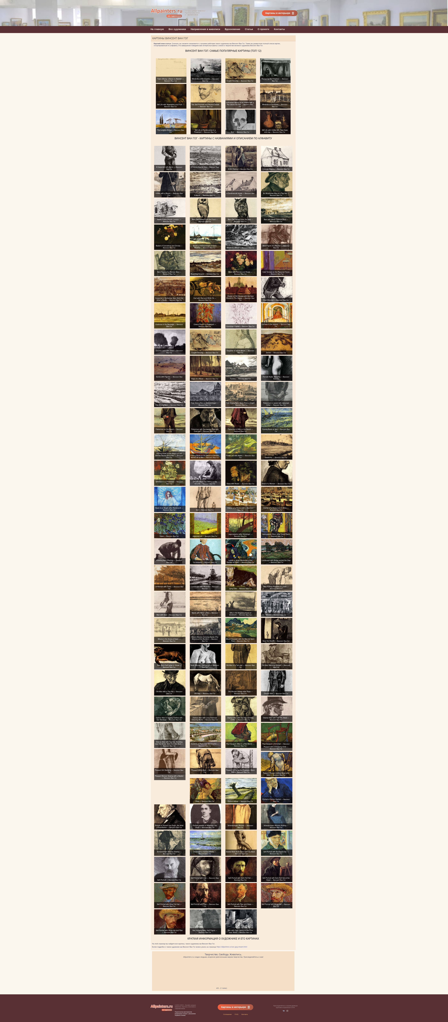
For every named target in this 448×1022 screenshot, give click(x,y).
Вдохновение (232, 29)
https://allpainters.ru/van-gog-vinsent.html (232, 947)
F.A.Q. (236, 1014)
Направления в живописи (205, 29)
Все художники (177, 29)
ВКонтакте (284, 1011)
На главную (157, 29)
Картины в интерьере (277, 13)
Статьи (249, 29)
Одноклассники (287, 1011)
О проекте (263, 29)
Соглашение (227, 1014)
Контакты (279, 29)
